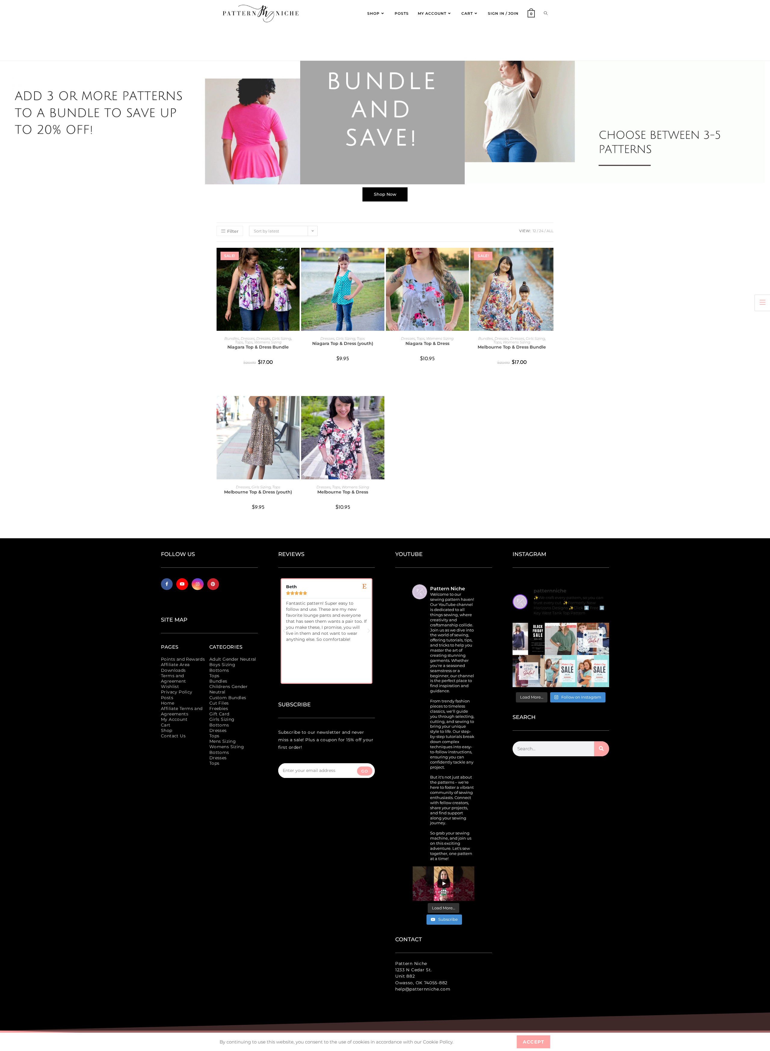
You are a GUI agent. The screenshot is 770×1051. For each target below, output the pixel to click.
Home (167, 703)
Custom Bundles (227, 697)
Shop (166, 730)
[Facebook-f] (167, 584)
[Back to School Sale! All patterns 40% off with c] (561, 639)
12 (534, 231)
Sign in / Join (503, 13)
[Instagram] (197, 584)
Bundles (231, 338)
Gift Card (219, 714)
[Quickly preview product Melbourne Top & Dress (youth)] (297, 407)
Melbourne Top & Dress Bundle (512, 347)
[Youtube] (182, 584)
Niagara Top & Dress (427, 343)
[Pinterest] (213, 584)
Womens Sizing (268, 342)
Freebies (218, 708)
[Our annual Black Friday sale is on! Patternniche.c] (529, 639)
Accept (533, 1042)
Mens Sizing (222, 741)
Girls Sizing (281, 338)
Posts (167, 697)
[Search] (601, 748)
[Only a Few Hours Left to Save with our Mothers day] (561, 671)
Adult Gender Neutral (232, 659)
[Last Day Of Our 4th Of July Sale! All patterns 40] (593, 639)
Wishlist (170, 686)
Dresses (248, 338)
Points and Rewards (183, 659)
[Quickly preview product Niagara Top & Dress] (466, 258)
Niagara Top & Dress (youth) (342, 343)
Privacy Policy (176, 692)
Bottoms (219, 670)
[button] (284, 631)
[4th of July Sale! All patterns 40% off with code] (529, 671)
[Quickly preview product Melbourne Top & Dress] (381, 407)
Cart (166, 725)
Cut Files (219, 703)
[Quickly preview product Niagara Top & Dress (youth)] (381, 258)
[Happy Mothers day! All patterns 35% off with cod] (593, 671)
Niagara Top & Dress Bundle (258, 347)
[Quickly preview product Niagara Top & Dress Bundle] (297, 258)
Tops (239, 342)
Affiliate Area (175, 664)
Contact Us (173, 736)
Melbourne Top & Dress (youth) (258, 492)
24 (541, 231)
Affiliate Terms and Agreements (182, 711)
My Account (174, 719)
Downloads (173, 670)
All (550, 231)
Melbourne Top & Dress (342, 492)
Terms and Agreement (173, 678)
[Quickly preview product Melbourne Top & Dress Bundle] (550, 258)
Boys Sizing (222, 664)
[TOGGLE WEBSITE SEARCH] (545, 13)
